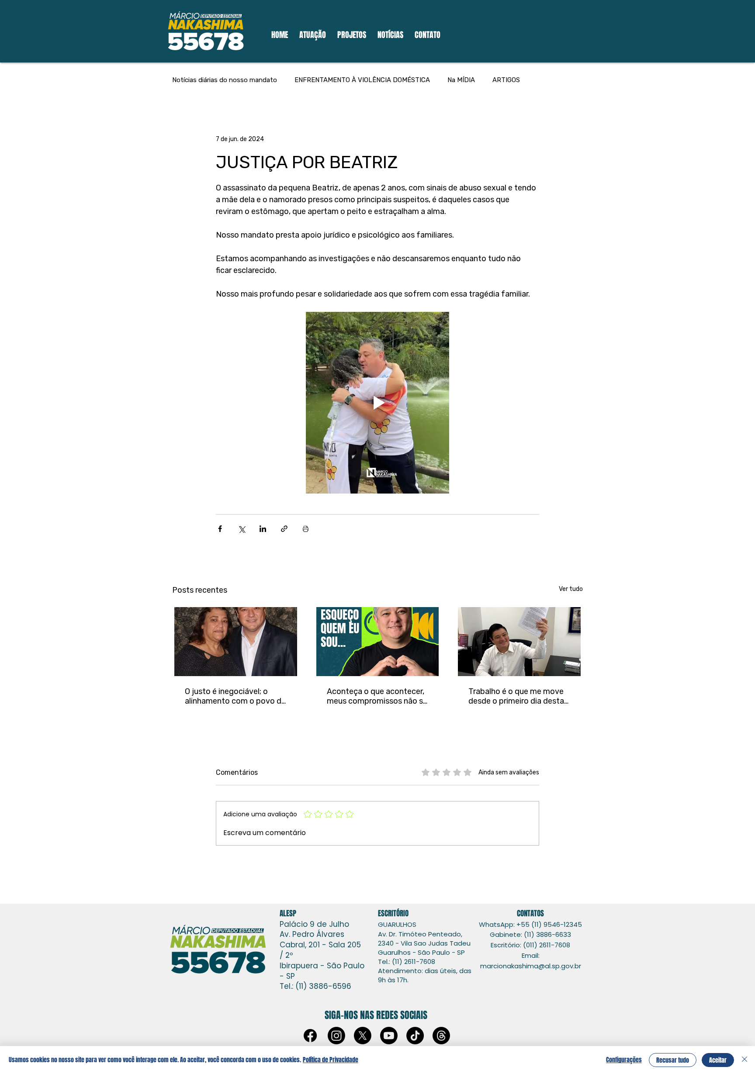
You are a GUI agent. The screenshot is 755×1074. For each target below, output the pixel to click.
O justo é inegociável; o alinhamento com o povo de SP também (235, 696)
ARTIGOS (506, 80)
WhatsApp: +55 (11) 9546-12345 (530, 924)
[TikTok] (415, 1035)
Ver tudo (571, 589)
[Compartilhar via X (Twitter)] (241, 529)
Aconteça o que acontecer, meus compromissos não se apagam (377, 696)
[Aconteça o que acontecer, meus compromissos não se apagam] (377, 641)
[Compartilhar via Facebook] (220, 529)
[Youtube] (389, 1035)
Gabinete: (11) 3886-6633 (530, 934)
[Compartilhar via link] (284, 529)
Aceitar (718, 1060)
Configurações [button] (624, 1059)
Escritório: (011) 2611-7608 (530, 945)
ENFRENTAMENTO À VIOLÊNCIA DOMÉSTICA (362, 80)
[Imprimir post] (305, 529)
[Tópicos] (441, 1035)
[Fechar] (744, 1060)
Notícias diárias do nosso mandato (224, 80)
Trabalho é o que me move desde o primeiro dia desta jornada (516, 696)
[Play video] (377, 403)
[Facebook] (310, 1035)
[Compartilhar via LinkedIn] (263, 529)
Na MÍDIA (461, 80)
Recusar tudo (672, 1060)
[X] (362, 1035)
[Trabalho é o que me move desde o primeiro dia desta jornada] (519, 641)
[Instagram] (336, 1035)
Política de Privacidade (330, 1059)
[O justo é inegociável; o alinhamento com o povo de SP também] (235, 641)
